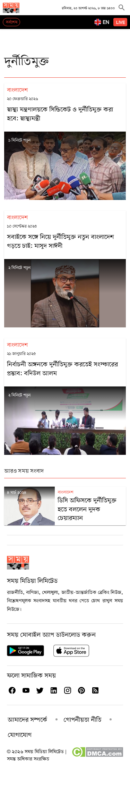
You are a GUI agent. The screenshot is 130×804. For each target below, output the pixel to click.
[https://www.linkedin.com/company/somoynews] (53, 690)
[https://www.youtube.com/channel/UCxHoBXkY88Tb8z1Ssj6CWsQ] (26, 690)
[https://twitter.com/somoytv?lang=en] (40, 690)
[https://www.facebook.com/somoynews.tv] (12, 690)
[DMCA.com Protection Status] (97, 755)
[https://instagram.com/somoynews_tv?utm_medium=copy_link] (67, 690)
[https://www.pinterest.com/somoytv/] (81, 690)
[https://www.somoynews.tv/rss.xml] (95, 690)
